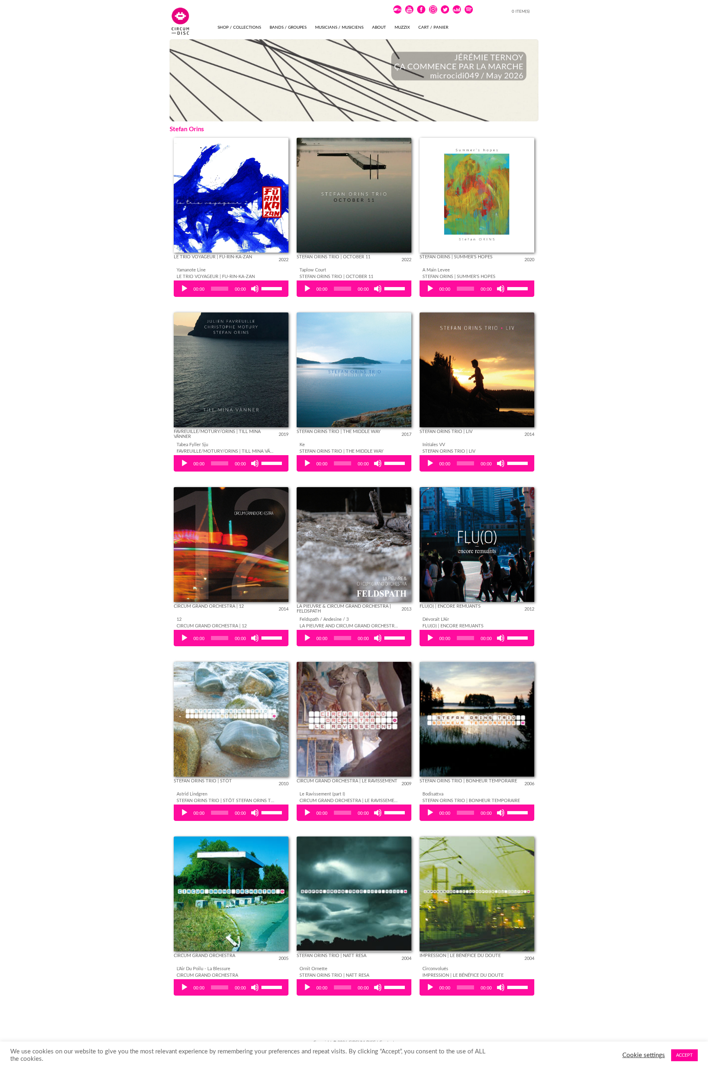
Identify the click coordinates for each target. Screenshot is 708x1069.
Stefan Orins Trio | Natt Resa (331, 955)
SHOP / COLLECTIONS (239, 27)
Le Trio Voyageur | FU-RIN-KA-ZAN (213, 257)
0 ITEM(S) (521, 11)
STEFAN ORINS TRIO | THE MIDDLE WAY (339, 431)
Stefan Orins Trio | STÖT (203, 781)
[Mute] (255, 289)
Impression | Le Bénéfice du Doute (460, 955)
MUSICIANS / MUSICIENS (339, 27)
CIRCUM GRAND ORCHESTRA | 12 (209, 606)
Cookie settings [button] (643, 1055)
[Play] (184, 289)
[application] (231, 288)
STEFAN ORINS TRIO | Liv (446, 431)
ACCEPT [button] (684, 1055)
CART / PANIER (433, 27)
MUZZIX (402, 27)
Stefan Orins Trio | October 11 (333, 257)
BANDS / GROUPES (288, 27)
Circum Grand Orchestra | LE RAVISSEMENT (347, 781)
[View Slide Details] (354, 80)
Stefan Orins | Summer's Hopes (456, 257)
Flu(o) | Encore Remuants (450, 606)
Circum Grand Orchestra (204, 955)
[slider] (272, 287)
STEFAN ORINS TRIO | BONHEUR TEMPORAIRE (468, 781)
